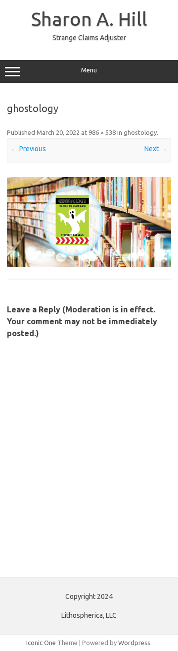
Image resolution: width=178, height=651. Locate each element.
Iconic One (41, 642)
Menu (89, 70)
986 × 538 (102, 132)
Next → (155, 149)
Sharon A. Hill (89, 18)
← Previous (28, 149)
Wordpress (134, 642)
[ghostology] (89, 222)
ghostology (140, 132)
